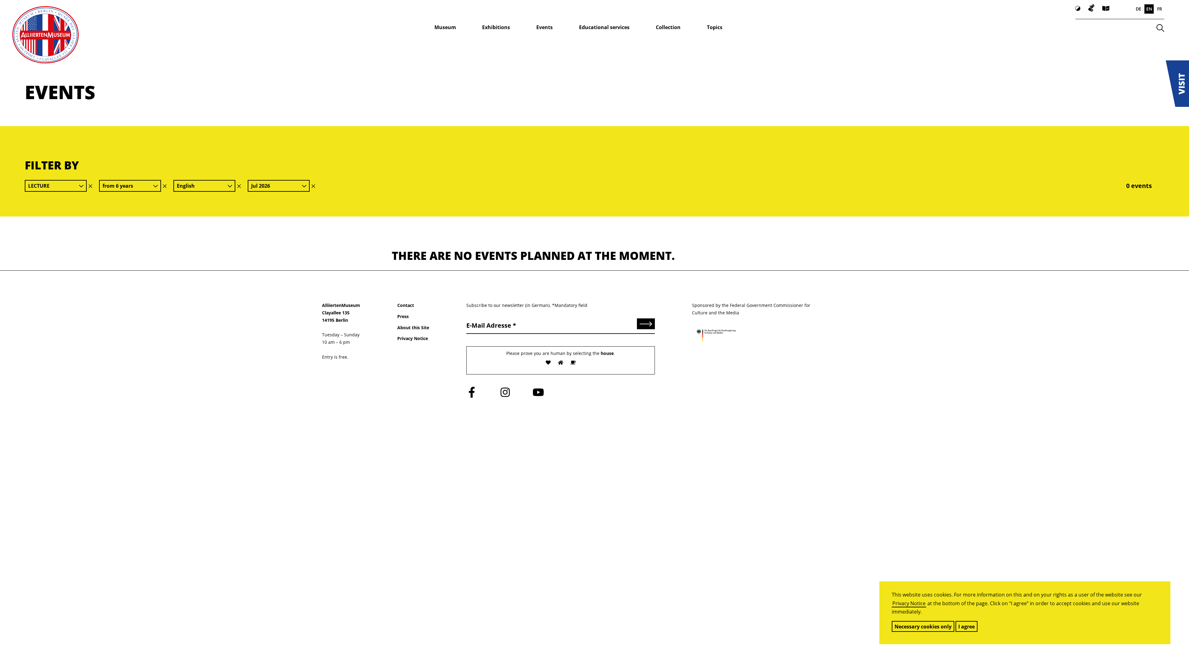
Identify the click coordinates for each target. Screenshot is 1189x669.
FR (1159, 9)
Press (403, 316)
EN (1149, 9)
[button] (1177, 83)
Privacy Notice (909, 603)
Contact (405, 305)
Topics (714, 27)
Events (544, 27)
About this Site (413, 327)
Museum (445, 27)
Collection (668, 27)
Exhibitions (496, 27)
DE (1138, 9)
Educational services (604, 27)
